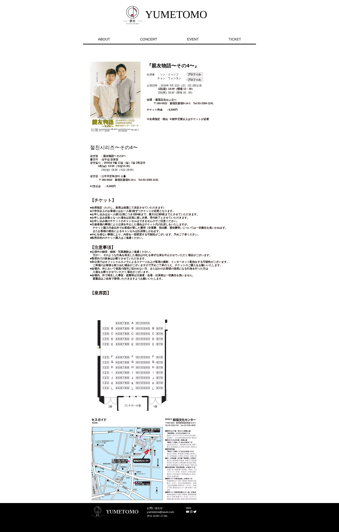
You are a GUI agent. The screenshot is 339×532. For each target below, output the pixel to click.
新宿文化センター (166, 99)
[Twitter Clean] (195, 511)
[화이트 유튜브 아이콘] (187, 511)
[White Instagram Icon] (191, 511)
